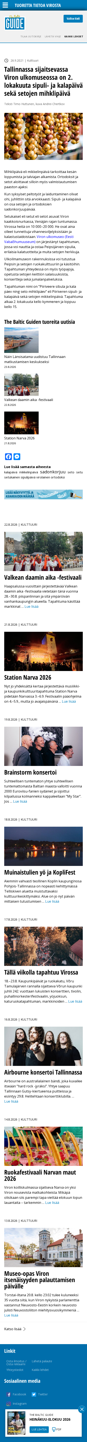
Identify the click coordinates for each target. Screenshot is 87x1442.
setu (79, 472)
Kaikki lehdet (73, 36)
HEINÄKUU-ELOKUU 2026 (50, 1419)
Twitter (43, 1394)
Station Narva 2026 (19, 438)
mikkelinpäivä (28, 472)
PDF (58, 1429)
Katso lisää (12, 1329)
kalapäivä (10, 472)
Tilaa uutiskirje (30, 36)
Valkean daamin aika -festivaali (28, 399)
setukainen (12, 477)
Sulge (82, 1409)
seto (71, 472)
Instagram (20, 1403)
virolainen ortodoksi (50, 477)
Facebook (19, 1394)
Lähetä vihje (53, 36)
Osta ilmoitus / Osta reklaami (16, 1362)
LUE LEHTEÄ (39, 1429)
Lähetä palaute (42, 1361)
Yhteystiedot (14, 1370)
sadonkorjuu (53, 472)
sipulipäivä (28, 477)
